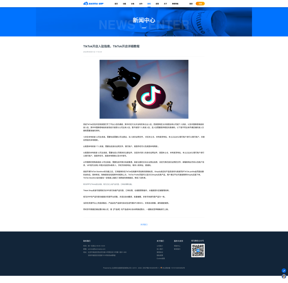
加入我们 (160, 249)
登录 (191, 3)
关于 (165, 3)
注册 (200, 3)
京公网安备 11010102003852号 (173, 268)
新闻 (149, 3)
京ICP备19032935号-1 (151, 268)
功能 (124, 3)
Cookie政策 (161, 258)
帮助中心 (177, 246)
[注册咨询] (284, 276)
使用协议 (160, 252)
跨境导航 (175, 3)
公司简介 (160, 246)
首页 (116, 3)
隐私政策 (160, 255)
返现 (157, 3)
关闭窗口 (144, 224)
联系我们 (177, 249)
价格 (132, 3)
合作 (140, 3)
